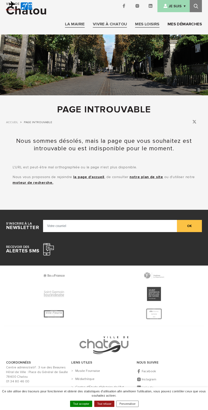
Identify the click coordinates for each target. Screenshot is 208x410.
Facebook (149, 371)
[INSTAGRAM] (137, 6)
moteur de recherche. (33, 182)
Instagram (149, 379)
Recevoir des (22, 249)
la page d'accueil (88, 177)
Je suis (175, 6)
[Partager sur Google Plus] (200, 122)
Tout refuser (104, 403)
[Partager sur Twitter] (194, 122)
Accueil (12, 122)
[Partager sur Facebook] (189, 122)
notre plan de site (146, 177)
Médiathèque (84, 379)
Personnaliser (127, 403)
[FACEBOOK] (124, 6)
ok (189, 226)
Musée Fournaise (87, 371)
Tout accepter (81, 403)
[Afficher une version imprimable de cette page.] (183, 122)
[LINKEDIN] (150, 6)
